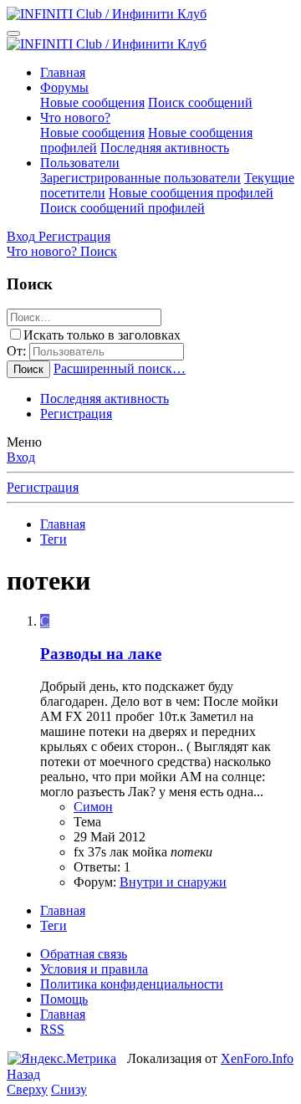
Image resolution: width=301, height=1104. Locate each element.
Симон (93, 807)
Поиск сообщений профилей (122, 208)
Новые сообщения (92, 102)
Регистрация (76, 413)
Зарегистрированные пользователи (140, 178)
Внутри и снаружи (173, 882)
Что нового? (75, 117)
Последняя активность (164, 148)
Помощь (64, 999)
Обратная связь (83, 954)
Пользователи (80, 163)
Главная (62, 72)
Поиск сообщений (200, 102)
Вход (21, 457)
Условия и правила (94, 969)
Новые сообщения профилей (191, 193)
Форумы (64, 87)
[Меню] (13, 33)
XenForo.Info (257, 1058)
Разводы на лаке (100, 653)
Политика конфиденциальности (131, 984)
